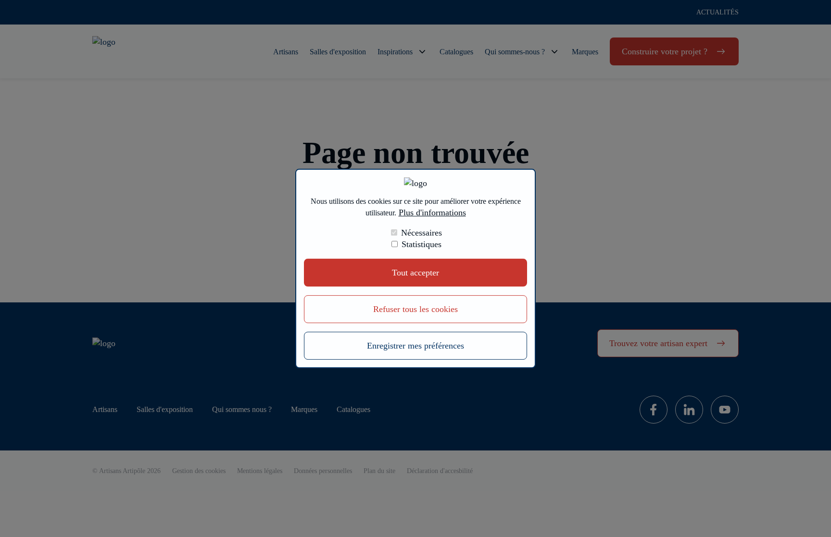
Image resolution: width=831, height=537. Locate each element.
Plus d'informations (432, 212)
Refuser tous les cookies (415, 309)
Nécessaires (421, 232)
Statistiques (421, 244)
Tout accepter (415, 272)
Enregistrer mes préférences (415, 345)
